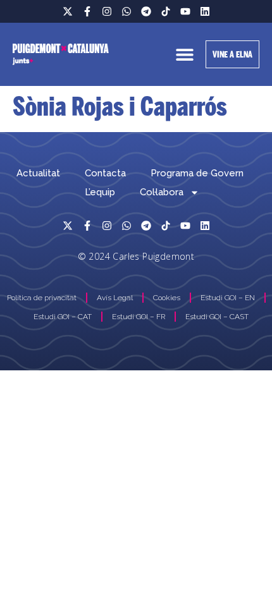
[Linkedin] (205, 11)
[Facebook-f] (87, 11)
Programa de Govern (197, 173)
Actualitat (38, 173)
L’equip (100, 192)
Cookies (166, 297)
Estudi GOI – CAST (217, 316)
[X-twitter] (68, 11)
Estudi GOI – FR (138, 316)
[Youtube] (185, 11)
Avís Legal (115, 297)
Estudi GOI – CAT (63, 316)
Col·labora (161, 192)
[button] (185, 54)
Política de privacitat (42, 297)
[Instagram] (107, 11)
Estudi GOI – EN (228, 297)
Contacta (105, 173)
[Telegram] (146, 11)
